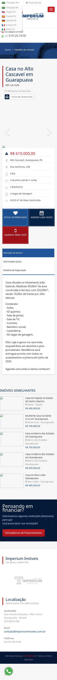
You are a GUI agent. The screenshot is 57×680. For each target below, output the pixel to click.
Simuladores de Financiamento (23, 533)
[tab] (28, 253)
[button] (6, 128)
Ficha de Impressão (21, 96)
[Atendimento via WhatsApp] (9, 671)
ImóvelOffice (29, 656)
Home (8, 49)
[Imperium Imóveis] (28, 16)
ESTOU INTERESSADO (15, 217)
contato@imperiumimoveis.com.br (25, 631)
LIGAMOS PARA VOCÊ (15, 234)
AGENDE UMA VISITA (42, 217)
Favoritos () (34, 2)
